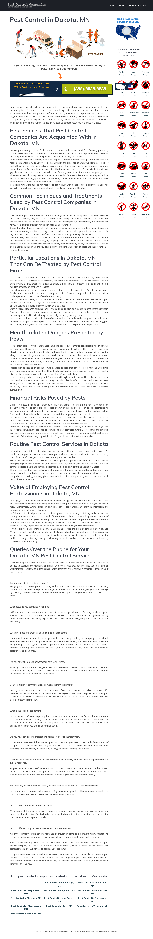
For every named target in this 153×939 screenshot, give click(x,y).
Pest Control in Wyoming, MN (92, 905)
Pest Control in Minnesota (128, 5)
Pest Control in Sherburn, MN (26, 898)
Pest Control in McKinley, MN (25, 913)
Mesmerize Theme (108, 931)
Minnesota (99, 876)
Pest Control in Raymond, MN (59, 890)
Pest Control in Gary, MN (59, 905)
